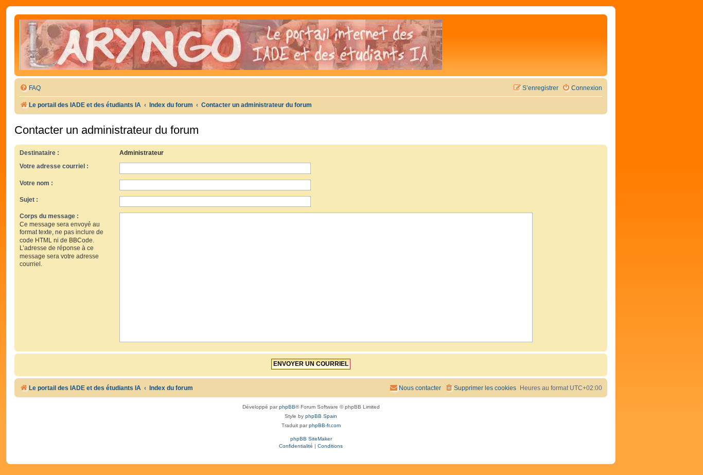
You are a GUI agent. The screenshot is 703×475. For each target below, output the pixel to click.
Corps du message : (49, 216)
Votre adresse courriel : (54, 166)
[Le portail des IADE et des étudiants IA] (231, 45)
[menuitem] (30, 88)
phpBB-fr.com (325, 425)
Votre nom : (36, 183)
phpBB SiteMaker (311, 439)
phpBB (287, 407)
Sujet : (29, 199)
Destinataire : (39, 152)
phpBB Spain (321, 416)
